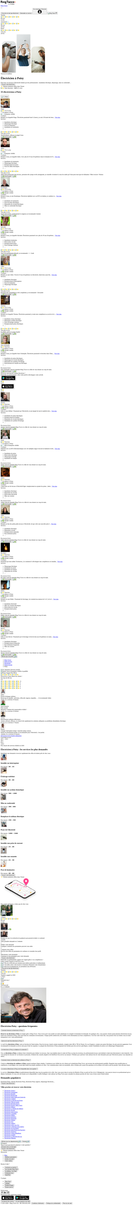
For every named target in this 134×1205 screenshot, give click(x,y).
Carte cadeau (8, 1161)
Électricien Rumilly (9, 1094)
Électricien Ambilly (9, 1135)
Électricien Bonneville (10, 1095)
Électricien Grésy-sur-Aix (11, 1125)
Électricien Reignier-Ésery (12, 1104)
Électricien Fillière (9, 1115)
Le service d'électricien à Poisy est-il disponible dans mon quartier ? (19, 1069)
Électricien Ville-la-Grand (11, 1102)
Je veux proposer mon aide (23, 1201)
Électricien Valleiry (9, 1123)
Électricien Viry (8, 1122)
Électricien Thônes (9, 1120)
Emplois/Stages (9, 1185)
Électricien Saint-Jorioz (11, 1112)
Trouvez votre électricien (7, 84)
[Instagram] (8, 1192)
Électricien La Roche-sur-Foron (13, 1100)
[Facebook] (2, 1192)
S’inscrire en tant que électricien (9, 13)
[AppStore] (7, 386)
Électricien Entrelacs (10, 1117)
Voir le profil (7, 137)
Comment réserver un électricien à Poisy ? (12, 1030)
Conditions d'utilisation (38, 1203)
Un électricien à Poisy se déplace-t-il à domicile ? (14, 1049)
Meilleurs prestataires (10, 1157)
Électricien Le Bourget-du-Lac (13, 1136)
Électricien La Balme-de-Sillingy (13, 1108)
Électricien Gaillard (9, 1099)
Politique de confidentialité (53, 1203)
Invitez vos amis (9, 1159)
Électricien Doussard (10, 1118)
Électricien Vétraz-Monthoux (12, 1133)
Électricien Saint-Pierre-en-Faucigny (14, 1130)
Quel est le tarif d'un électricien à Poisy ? (12, 1041)
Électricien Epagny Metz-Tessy (13, 1105)
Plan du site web (67, 1203)
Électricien (7, 663)
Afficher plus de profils (7, 656)
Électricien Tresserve (10, 1131)
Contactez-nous (9, 1173)
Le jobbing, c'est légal (10, 1171)
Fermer (24, 1141)
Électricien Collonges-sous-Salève (14, 1126)
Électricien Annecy (9, 1090)
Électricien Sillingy (9, 1107)
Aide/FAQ (7, 1175)
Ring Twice (7, 660)
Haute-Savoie (8, 665)
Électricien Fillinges (10, 1138)
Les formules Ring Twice (11, 1169)
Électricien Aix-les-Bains (11, 1128)
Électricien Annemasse (10, 1092)
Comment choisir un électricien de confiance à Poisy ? (15, 1060)
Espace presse (9, 1187)
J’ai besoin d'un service (7, 1201)
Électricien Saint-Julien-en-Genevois (14, 1097)
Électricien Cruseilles (10, 1113)
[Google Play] (8, 378)
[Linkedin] (4, 1192)
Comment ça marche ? (11, 1167)
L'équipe (7, 1183)
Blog (5, 1155)
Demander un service (25, 13)
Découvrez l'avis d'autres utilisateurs (11, 736)
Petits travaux (8, 661)
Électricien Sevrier (9, 1110)
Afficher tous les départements (9, 1141)
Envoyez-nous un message (8, 1146)
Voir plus (57, 117)
